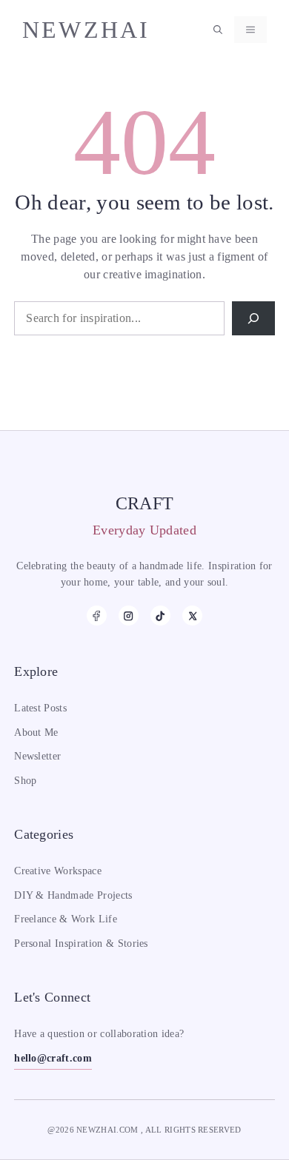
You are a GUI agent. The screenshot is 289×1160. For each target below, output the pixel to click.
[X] (192, 616)
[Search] (253, 318)
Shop (25, 780)
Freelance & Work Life (65, 919)
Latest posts (40, 708)
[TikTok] (160, 616)
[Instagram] (129, 616)
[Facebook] (97, 616)
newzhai (86, 29)
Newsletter (37, 756)
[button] (218, 29)
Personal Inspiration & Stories (81, 943)
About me (36, 732)
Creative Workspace (58, 870)
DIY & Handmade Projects (73, 895)
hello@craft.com (53, 1058)
